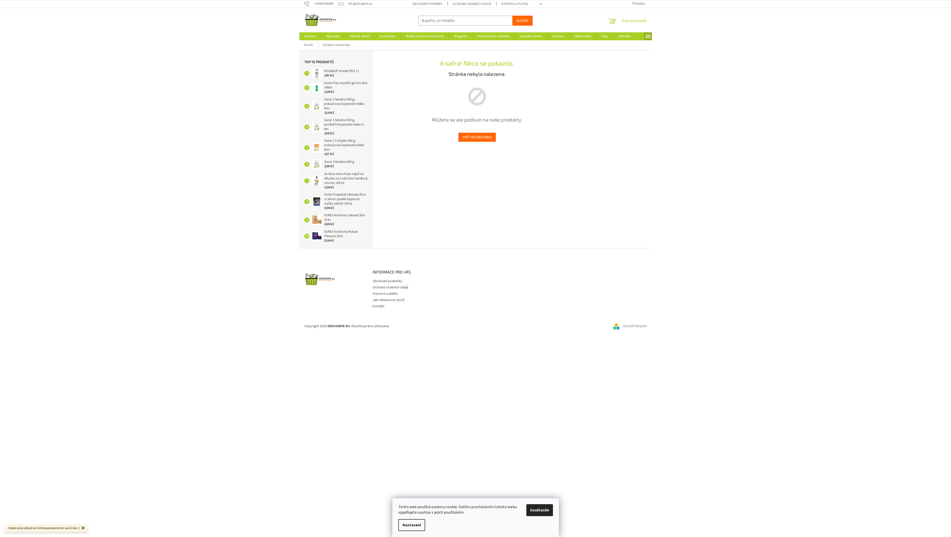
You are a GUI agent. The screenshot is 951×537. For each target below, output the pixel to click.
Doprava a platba (514, 4)
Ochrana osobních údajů (472, 4)
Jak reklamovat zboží (389, 300)
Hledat (522, 20)
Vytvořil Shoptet (635, 326)
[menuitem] (310, 36)
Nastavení (412, 525)
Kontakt (378, 306)
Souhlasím (539, 510)
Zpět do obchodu (477, 137)
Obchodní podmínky (427, 4)
